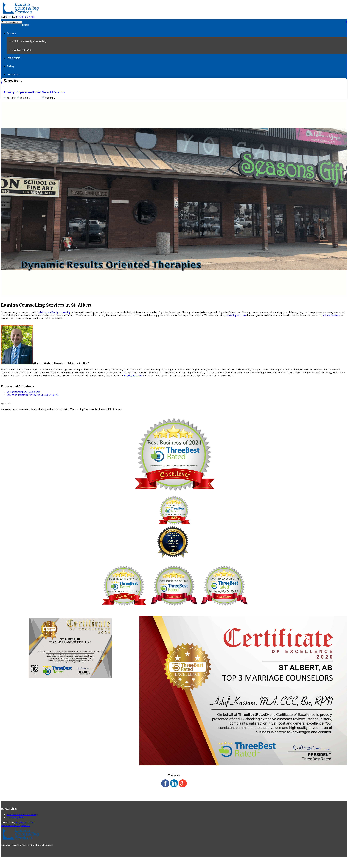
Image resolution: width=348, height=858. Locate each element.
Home (25, 24)
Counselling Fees (21, 49)
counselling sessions (235, 315)
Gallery (10, 66)
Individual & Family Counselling (29, 41)
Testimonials (13, 58)
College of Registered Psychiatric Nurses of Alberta (33, 394)
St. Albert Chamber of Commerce (23, 391)
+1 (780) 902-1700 (25, 16)
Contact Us (13, 74)
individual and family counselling (54, 312)
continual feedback (330, 315)
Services (11, 33)
